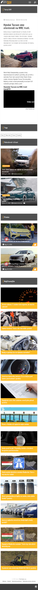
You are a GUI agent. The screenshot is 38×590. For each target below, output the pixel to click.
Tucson (14, 135)
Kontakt (9, 581)
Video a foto (8, 135)
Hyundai (19, 135)
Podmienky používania (17, 581)
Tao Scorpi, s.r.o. (22, 579)
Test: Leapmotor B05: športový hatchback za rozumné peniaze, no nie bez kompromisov (16, 240)
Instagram (36, 587)
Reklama (4, 581)
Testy (2, 135)
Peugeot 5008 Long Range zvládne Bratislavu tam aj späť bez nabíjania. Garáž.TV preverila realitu (19, 265)
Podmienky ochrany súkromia (29, 581)
